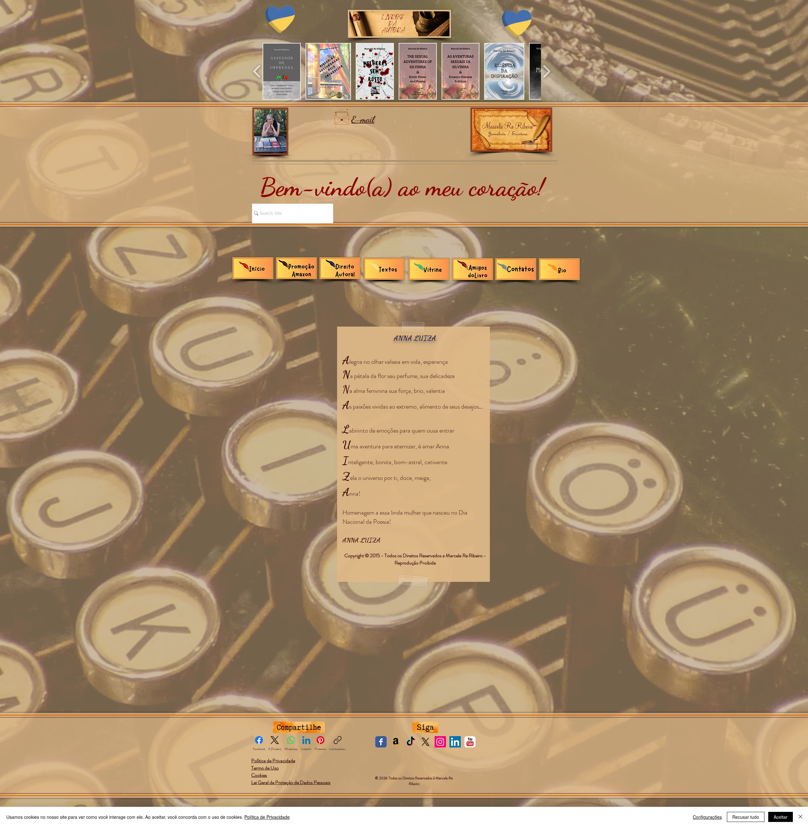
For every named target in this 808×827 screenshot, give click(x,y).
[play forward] (546, 71)
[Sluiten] (800, 817)
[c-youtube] (470, 750)
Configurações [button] (707, 817)
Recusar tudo (745, 817)
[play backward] (257, 71)
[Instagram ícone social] (440, 750)
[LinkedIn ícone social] (455, 750)
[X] (425, 750)
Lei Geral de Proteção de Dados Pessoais (290, 791)
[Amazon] (395, 750)
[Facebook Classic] (381, 750)
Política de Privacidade (267, 817)
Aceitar (780, 817)
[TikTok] (410, 750)
